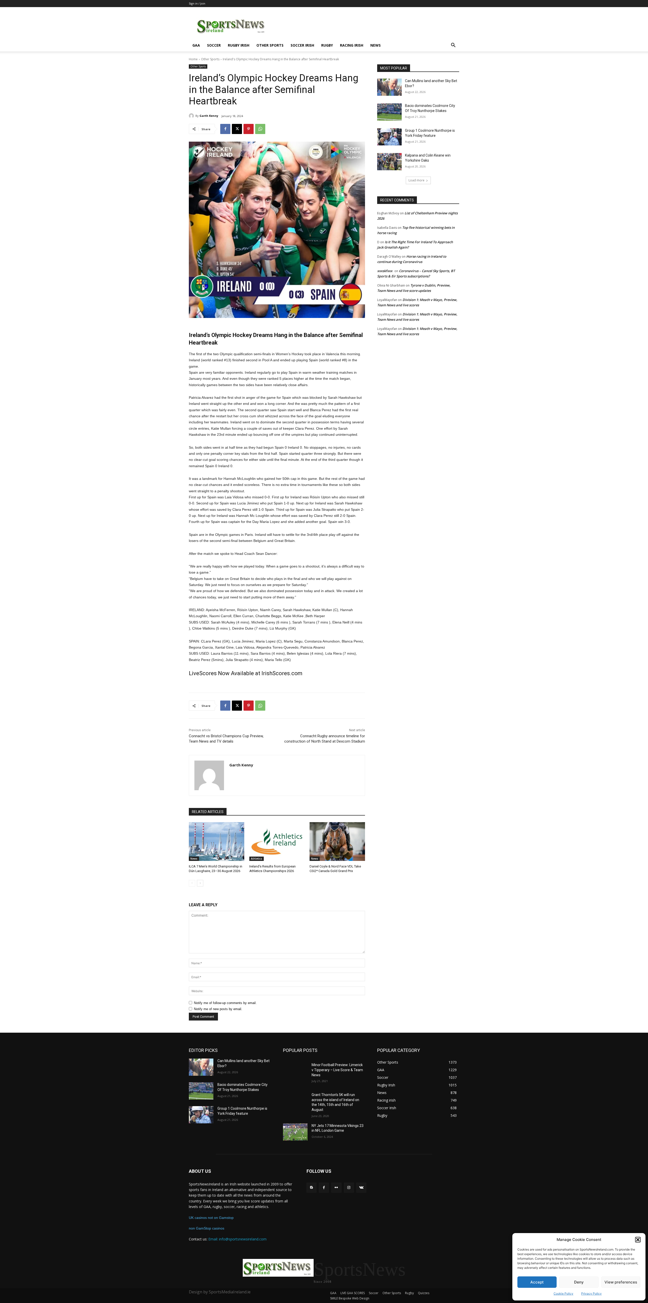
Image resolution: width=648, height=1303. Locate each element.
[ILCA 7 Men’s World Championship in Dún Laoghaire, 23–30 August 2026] (216, 841)
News (375, 45)
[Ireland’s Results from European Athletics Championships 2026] (277, 841)
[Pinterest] (249, 129)
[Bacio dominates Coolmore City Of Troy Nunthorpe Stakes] (389, 112)
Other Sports (270, 45)
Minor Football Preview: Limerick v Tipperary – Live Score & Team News (337, 1070)
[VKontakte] (361, 1188)
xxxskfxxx (384, 271)
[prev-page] (192, 883)
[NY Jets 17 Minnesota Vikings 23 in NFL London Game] (295, 1132)
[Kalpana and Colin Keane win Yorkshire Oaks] (389, 161)
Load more (416, 180)
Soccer (214, 45)
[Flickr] (336, 1188)
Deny (579, 1282)
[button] (637, 1239)
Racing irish (351, 45)
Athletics (256, 858)
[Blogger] (311, 1188)
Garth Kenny (208, 116)
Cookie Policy (563, 1293)
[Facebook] (225, 129)
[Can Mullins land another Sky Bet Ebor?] (389, 87)
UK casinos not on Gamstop (211, 1218)
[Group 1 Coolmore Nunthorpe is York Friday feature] (389, 136)
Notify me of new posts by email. (218, 1009)
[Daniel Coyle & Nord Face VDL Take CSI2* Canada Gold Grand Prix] (337, 841)
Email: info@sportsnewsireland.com (237, 1239)
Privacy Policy (591, 1293)
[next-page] (200, 883)
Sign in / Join (197, 3)
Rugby (327, 45)
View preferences (620, 1282)
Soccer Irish (302, 45)
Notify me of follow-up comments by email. (225, 1003)
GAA (196, 45)
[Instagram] (349, 1188)
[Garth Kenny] (192, 115)
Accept (537, 1282)
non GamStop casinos (206, 1228)
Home (193, 59)
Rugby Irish (238, 45)
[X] (237, 129)
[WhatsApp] (260, 129)
